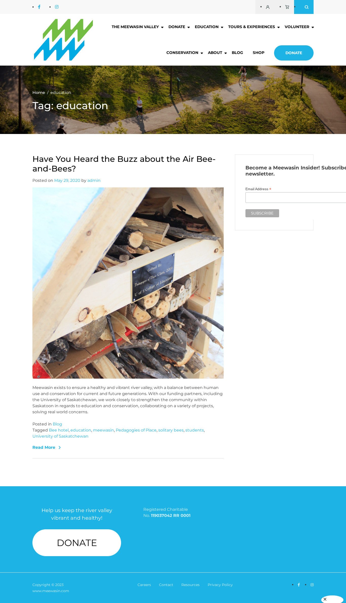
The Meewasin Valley (135, 26)
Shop (258, 52)
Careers (144, 584)
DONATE (77, 542)
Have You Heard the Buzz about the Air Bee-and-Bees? (124, 163)
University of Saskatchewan (60, 436)
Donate (176, 26)
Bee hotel (59, 430)
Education (207, 26)
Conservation (182, 52)
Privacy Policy (220, 584)
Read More (43, 447)
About (215, 52)
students (194, 430)
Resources (190, 584)
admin (94, 180)
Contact (166, 584)
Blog (237, 52)
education (80, 430)
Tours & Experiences (251, 26)
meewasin (103, 430)
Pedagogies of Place (136, 430)
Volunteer (297, 26)
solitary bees (171, 430)
